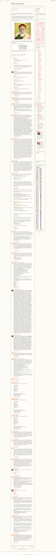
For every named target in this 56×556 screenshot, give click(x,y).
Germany (37, 28)
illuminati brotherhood (16, 289)
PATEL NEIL (15, 458)
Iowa (39, 31)
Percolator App (40, 60)
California (41, 23)
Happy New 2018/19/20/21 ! (42, 124)
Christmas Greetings (39, 81)
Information (15, 472)
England (37, 26)
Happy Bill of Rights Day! (39, 68)
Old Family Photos (39, 35)
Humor (39, 30)
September (39, 90)
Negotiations (40, 34)
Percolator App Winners (40, 57)
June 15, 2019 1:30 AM (16, 376)
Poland (43, 40)
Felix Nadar (39, 84)
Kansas (43, 31)
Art (38, 22)
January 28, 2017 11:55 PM (17, 95)
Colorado (37, 24)
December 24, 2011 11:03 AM (17, 74)
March (39, 97)
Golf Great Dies (40, 65)
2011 (38, 50)
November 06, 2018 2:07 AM (17, 287)
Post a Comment (15, 543)
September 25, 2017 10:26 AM (17, 136)
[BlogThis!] (22, 54)
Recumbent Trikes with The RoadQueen (42, 133)
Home (23, 547)
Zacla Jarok (15, 489)
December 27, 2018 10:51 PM (17, 350)
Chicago (43, 23)
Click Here (15, 473)
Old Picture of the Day (40, 141)
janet (14, 230)
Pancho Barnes (40, 70)
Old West (41, 36)
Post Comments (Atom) (24, 549)
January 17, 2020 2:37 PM (17, 380)
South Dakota (43, 42)
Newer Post (13, 547)
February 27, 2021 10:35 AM (17, 487)
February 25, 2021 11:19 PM (17, 474)
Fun (40, 27)
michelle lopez (15, 242)
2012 (38, 49)
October (39, 89)
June (38, 94)
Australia (40, 22)
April (38, 96)
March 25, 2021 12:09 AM (17, 513)
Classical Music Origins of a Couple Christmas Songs (40, 75)
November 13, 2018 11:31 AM (17, 333)
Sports (38, 43)
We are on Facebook (39, 115)
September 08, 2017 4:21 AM (17, 112)
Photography (38, 39)
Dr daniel (15, 261)
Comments (38, 17)
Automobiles (43, 22)
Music (43, 33)
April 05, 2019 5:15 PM (16, 356)
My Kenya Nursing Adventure (39, 114)
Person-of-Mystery (20, 55)
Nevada (42, 34)
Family (42, 26)
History (43, 29)
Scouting (37, 42)
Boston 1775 (39, 105)
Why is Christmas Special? (40, 62)
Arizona (37, 22)
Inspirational (37, 31)
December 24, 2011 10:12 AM (17, 61)
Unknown (15, 160)
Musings (37, 34)
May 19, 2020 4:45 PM (16, 456)
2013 (38, 48)
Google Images (31, 50)
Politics (37, 41)
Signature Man (40, 69)
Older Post (32, 547)
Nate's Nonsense (17, 3)
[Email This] (21, 54)
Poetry (42, 40)
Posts (38, 16)
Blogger (32, 554)
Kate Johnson (15, 91)
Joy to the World (40, 77)
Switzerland (43, 43)
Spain (36, 43)
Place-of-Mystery (38, 40)
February (39, 98)
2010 (38, 101)
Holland (37, 30)
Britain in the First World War (41, 143)
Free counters (38, 230)
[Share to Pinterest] (24, 54)
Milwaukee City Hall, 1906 (40, 59)
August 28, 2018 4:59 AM (17, 250)
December (39, 51)
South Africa (40, 42)
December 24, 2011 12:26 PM (17, 81)
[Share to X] (23, 54)
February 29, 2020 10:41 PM (17, 445)
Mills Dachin (15, 381)
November (39, 88)
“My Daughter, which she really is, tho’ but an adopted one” (40, 107)
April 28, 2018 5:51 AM (16, 171)
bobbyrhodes (15, 468)
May (38, 95)
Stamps (40, 43)
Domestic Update (41, 25)
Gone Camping (40, 66)
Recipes (40, 41)
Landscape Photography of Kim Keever (40, 79)
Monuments (37, 33)
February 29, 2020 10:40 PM (17, 437)
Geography (42, 27)
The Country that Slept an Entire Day (40, 55)
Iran (41, 31)
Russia (42, 41)
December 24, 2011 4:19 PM (17, 89)
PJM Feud (42, 39)
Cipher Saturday (15, 55)
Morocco (41, 33)
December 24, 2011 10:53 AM (17, 69)
